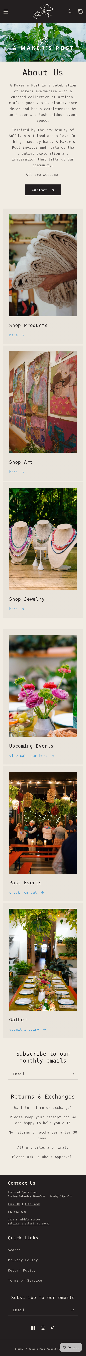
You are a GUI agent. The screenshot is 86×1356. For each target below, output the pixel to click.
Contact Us (43, 190)
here (13, 335)
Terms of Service (25, 1280)
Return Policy (22, 1270)
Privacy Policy (23, 1260)
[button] (6, 11)
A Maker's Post (35, 1349)
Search (14, 1250)
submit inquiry (24, 1029)
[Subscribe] (73, 1074)
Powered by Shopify (59, 1349)
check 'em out (23, 892)
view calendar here (28, 756)
